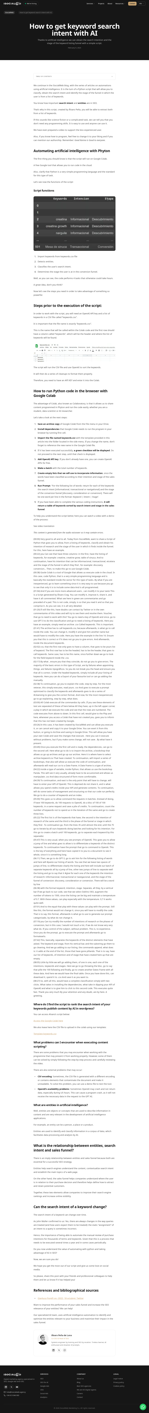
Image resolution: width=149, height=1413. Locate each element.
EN (140, 3)
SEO (41, 1378)
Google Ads (44, 1386)
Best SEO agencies (84, 1386)
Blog (78, 1382)
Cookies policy (118, 1386)
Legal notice (118, 1378)
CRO (42, 1390)
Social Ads (44, 1393)
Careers (80, 1393)
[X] (59, 1350)
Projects (101, 3)
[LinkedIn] (53, 1350)
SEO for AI (44, 1382)
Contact (132, 4)
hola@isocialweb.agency (16, 1392)
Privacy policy (118, 1382)
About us (80, 1378)
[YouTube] (17, 1387)
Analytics (43, 1397)
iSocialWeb (9, 12)
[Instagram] (65, 1350)
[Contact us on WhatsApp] (143, 1407)
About (110, 3)
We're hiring (32, 3)
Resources (119, 3)
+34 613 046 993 (13, 1395)
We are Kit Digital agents (86, 1390)
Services (90, 3)
